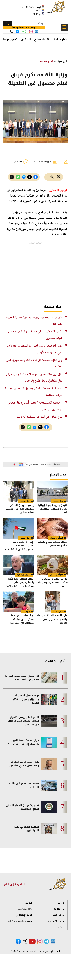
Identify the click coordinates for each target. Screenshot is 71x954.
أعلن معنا (59, 927)
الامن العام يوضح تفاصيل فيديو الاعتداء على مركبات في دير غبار (23, 720)
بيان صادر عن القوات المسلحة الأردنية (39, 417)
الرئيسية (63, 61)
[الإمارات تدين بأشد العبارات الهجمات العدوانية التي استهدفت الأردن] (18, 528)
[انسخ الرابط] (12, 177)
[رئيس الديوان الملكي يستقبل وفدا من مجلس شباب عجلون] (18, 491)
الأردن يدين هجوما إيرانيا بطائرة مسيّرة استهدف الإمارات (53, 508)
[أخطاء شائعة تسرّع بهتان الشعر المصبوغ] (52, 528)
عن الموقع (59, 908)
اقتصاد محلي (42, 39)
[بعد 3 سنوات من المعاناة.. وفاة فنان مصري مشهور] (49, 764)
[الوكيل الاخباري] (58, 884)
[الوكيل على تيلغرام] (46, 941)
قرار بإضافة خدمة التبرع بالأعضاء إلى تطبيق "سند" (23, 742)
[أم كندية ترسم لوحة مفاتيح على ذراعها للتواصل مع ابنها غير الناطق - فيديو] (18, 601)
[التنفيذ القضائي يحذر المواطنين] (49, 828)
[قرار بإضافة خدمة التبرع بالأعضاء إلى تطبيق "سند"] (49, 742)
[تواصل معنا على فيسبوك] (17, 31)
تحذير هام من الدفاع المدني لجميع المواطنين (22, 807)
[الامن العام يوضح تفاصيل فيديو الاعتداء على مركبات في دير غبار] (49, 721)
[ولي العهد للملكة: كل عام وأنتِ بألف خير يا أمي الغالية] (52, 601)
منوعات (27, 611)
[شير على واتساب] (18, 177)
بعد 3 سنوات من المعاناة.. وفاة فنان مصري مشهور (24, 764)
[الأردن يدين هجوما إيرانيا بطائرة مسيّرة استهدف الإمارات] (52, 491)
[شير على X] (29, 177)
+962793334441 (24, 908)
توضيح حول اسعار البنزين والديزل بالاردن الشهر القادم (24, 699)
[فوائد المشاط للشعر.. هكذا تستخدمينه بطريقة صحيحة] (52, 565)
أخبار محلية (61, 39)
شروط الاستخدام (55, 921)
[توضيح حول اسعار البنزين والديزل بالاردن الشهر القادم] (49, 699)
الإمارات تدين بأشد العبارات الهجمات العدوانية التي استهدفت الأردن (19, 545)
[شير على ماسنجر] (24, 177)
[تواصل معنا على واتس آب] (24, 31)
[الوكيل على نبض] (53, 941)
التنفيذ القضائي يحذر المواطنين (26, 828)
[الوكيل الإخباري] (56, 9)
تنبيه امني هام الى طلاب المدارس (24, 785)
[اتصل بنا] (11, 31)
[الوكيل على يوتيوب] (32, 941)
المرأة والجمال (56, 538)
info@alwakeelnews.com (20, 921)
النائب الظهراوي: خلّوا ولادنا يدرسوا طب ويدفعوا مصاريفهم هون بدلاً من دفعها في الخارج (19, 582)
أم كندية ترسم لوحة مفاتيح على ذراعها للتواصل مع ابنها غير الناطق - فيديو (22, 619)
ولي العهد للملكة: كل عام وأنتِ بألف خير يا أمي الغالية (52, 619)
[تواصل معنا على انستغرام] (31, 31)
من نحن (60, 902)
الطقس (26, 39)
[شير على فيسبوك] (35, 177)
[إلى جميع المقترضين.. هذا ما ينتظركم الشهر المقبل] (49, 677)
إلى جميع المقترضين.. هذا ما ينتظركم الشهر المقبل (22, 677)
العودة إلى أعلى (13, 884)
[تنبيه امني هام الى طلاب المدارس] (49, 785)
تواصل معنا (58, 915)
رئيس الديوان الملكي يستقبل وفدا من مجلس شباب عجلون (20, 508)
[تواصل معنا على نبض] (36, 31)
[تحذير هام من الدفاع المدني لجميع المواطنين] (49, 807)
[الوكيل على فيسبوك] (18, 941)
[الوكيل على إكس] (24, 941)
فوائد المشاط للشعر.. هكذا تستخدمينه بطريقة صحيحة (53, 582)
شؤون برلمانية (23, 574)
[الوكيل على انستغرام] (40, 941)
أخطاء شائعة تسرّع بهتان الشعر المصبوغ (53, 544)
